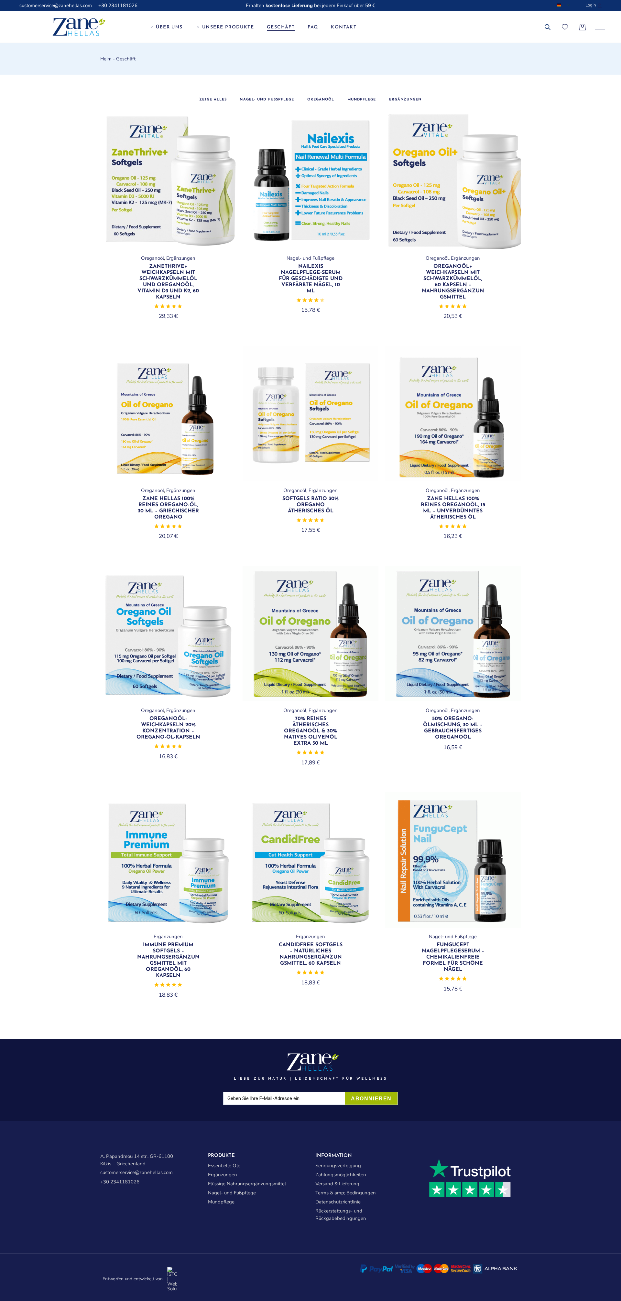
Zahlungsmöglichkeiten (340, 1174)
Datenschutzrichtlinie (338, 1202)
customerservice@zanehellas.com (55, 5)
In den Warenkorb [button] (168, 247)
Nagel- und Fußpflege (310, 258)
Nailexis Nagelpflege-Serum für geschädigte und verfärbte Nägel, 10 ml (311, 279)
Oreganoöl (152, 258)
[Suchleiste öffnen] (547, 27)
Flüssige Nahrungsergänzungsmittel (247, 1183)
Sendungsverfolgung (338, 1165)
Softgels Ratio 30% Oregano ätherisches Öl (310, 505)
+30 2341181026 (117, 5)
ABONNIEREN (371, 1098)
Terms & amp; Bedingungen (345, 1193)
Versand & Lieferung (337, 1183)
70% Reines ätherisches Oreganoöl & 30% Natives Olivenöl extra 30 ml (310, 731)
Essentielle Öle (224, 1165)
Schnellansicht (220, 129)
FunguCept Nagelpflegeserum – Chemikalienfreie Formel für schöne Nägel (453, 957)
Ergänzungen (180, 258)
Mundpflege (221, 1202)
